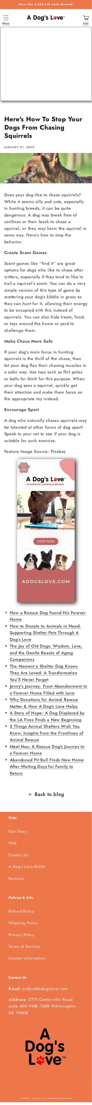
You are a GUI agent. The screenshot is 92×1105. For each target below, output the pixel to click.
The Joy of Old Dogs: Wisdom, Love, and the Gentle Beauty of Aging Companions (46, 652)
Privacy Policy (22, 935)
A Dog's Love (39, 1098)
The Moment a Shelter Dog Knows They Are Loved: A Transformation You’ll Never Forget (44, 672)
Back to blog (49, 794)
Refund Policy (21, 911)
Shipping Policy (23, 923)
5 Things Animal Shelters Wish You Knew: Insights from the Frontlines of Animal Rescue (46, 733)
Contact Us (19, 855)
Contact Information (27, 958)
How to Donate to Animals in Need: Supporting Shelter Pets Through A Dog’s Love (45, 632)
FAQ (12, 843)
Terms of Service (24, 946)
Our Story (18, 831)
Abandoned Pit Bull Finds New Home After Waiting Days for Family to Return (47, 766)
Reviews (16, 878)
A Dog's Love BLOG (27, 866)
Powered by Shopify (60, 1098)
